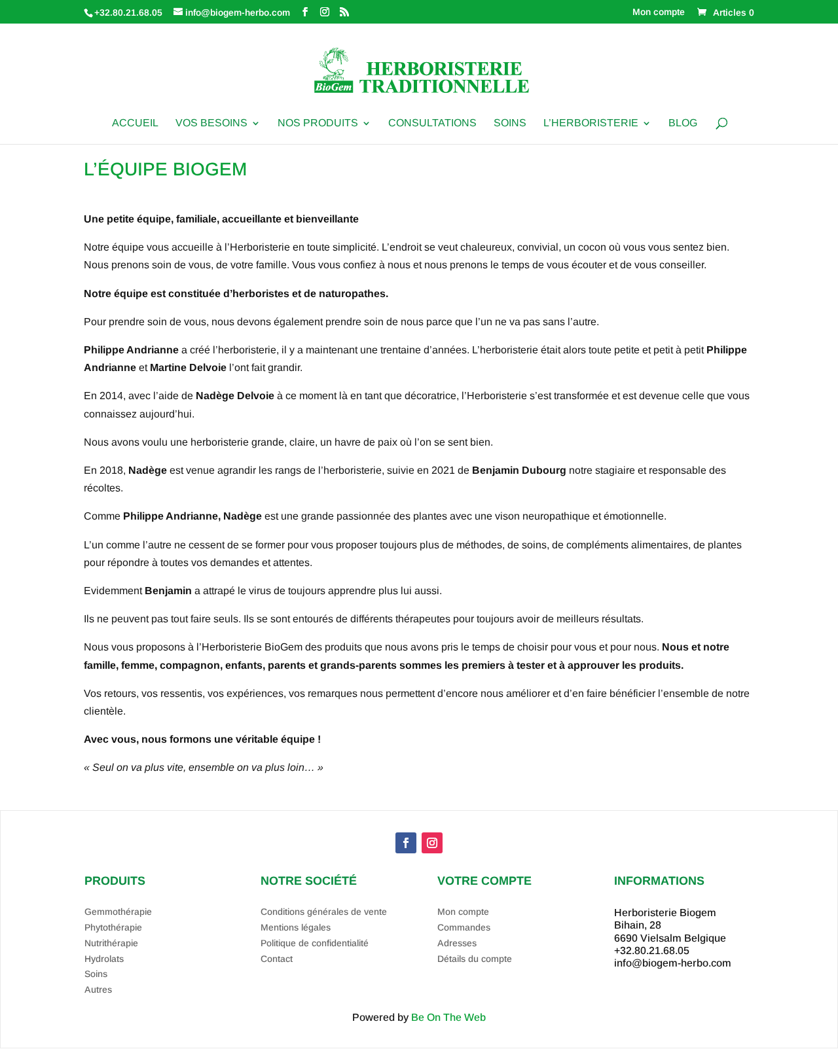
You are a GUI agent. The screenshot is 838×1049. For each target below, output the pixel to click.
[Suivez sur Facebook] (405, 842)
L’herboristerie (590, 123)
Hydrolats (104, 958)
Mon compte (658, 12)
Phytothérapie (113, 927)
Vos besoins (211, 123)
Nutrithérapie (111, 943)
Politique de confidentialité (315, 943)
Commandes (463, 927)
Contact (277, 958)
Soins (510, 123)
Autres (98, 989)
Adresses (457, 943)
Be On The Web (448, 1017)
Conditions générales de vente (324, 911)
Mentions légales (296, 927)
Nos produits (318, 123)
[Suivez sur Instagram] (432, 842)
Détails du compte (474, 958)
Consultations (432, 123)
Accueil (135, 123)
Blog (682, 123)
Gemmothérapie (118, 911)
